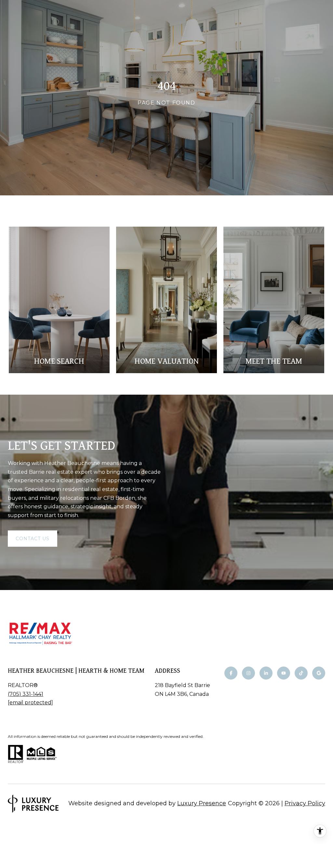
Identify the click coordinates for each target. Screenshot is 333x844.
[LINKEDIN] (266, 673)
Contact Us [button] (32, 539)
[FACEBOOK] (230, 673)
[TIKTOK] (301, 673)
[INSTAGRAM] (248, 673)
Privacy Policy (305, 803)
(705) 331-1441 (25, 694)
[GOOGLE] (318, 673)
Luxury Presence (201, 803)
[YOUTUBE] (283, 673)
